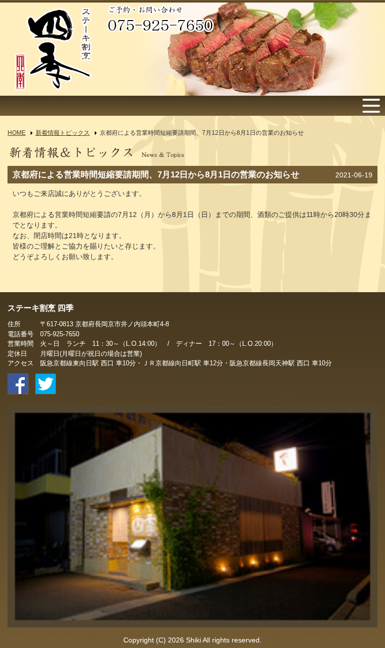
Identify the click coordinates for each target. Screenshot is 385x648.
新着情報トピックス (63, 132)
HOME (17, 132)
